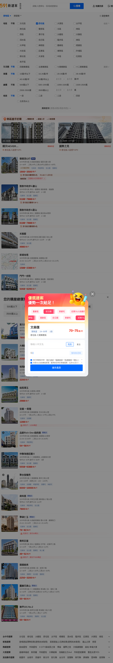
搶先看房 (56, 368)
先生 (70, 344)
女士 (79, 344)
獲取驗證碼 (76, 353)
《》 (50, 360)
